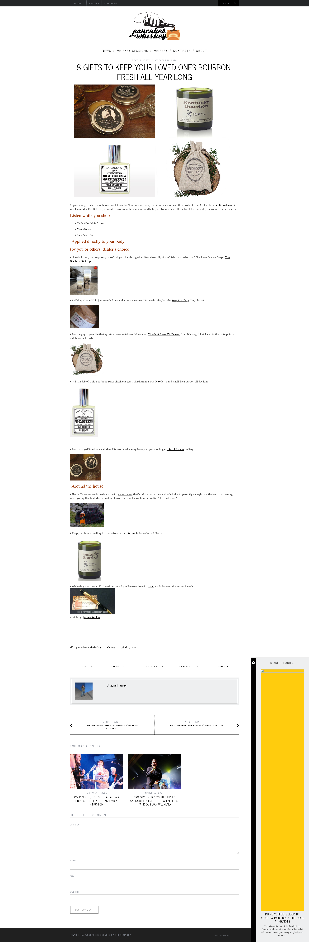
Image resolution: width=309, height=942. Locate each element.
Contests (182, 50)
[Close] (253, 662)
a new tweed (125, 494)
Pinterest (185, 666)
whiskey (161, 50)
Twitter (151, 666)
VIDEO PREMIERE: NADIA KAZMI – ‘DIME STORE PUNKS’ (197, 723)
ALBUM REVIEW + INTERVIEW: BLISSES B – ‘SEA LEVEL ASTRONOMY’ (112, 724)
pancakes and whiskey (88, 647)
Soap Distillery (180, 300)
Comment (76, 824)
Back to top (221, 935)
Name (74, 860)
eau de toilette (158, 381)
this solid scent (175, 449)
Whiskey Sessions (132, 50)
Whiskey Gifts (128, 647)
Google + (222, 666)
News (106, 50)
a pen (151, 586)
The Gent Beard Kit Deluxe (163, 334)
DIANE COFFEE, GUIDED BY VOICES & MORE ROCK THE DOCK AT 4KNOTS (282, 918)
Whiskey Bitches (84, 229)
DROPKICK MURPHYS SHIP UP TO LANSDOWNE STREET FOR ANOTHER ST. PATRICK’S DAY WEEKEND (154, 801)
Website (75, 891)
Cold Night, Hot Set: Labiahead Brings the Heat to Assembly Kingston (96, 801)
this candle (132, 533)
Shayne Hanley (117, 685)
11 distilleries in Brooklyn (215, 205)
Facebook (118, 666)
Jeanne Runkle (91, 617)
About (201, 50)
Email (74, 876)
